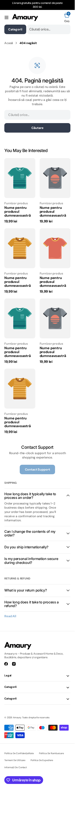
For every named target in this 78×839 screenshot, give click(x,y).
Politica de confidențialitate (19, 753)
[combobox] (48, 29)
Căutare (37, 128)
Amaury (17, 717)
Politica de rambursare (51, 753)
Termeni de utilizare (14, 760)
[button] (6, 17)
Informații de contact (15, 767)
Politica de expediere (42, 760)
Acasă (8, 43)
